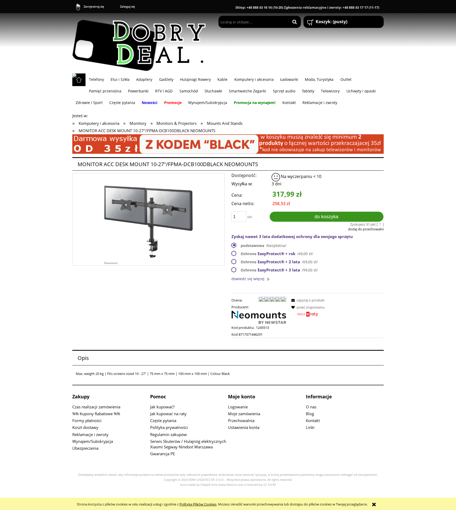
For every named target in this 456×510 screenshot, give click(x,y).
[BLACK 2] (228, 143)
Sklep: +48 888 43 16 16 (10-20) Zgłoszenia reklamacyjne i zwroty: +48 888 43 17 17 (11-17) (307, 7)
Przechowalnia (241, 420)
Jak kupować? (162, 406)
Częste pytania (163, 420)
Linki (310, 427)
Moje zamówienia (244, 413)
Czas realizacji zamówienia (96, 406)
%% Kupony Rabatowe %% (96, 413)
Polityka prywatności (169, 427)
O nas (311, 406)
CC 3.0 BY (269, 485)
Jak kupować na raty (168, 413)
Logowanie (238, 406)
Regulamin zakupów (168, 434)
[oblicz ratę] (307, 316)
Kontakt (313, 420)
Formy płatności (87, 420)
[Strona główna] (141, 43)
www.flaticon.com (231, 485)
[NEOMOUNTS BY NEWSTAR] (258, 317)
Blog (310, 413)
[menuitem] (96, 79)
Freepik (206, 485)
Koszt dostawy (85, 427)
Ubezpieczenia (85, 448)
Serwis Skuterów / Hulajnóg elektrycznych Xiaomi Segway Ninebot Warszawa (188, 444)
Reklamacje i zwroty (90, 434)
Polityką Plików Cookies (197, 504)
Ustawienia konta (243, 427)
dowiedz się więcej (247, 278)
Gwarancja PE (162, 453)
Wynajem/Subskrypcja (92, 441)
